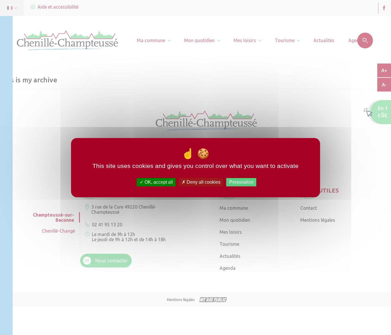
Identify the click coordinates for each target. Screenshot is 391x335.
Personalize (241, 182)
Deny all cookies (202, 182)
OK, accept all (158, 182)
